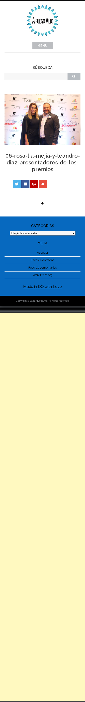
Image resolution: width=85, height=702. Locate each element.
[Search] (73, 76)
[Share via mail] (43, 184)
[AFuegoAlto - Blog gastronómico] (42, 38)
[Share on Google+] (34, 184)
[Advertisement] (42, 507)
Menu (42, 46)
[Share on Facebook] (25, 184)
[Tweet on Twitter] (17, 184)
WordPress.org (43, 275)
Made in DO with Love (42, 286)
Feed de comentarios (42, 267)
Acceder (42, 252)
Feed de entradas (42, 260)
